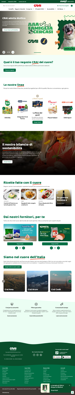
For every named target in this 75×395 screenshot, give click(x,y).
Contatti (4, 1)
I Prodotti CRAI (39, 9)
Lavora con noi (22, 1)
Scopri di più (37, 122)
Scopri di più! (20, 244)
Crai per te (29, 9)
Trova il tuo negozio (64, 5)
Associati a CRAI (12, 1)
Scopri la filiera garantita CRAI (36, 315)
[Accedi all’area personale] (72, 6)
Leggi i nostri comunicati (61, 315)
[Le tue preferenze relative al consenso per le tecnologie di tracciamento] (72, 392)
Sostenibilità (50, 9)
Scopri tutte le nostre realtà (12, 267)
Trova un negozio (9, 70)
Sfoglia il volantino (9, 27)
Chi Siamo (60, 9)
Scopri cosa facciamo (12, 315)
